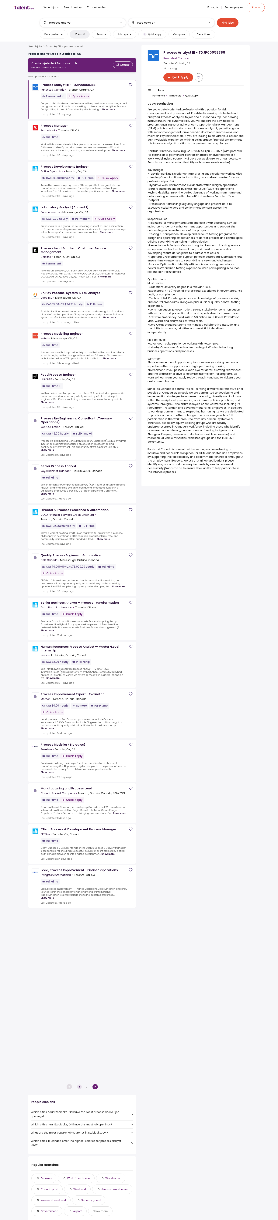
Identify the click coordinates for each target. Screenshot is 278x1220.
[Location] (168, 23)
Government (49, 1211)
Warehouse (112, 1178)
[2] (95, 1086)
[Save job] (131, 84)
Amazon (46, 1178)
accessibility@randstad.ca (165, 468)
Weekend (79, 1189)
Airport (77, 1211)
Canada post (49, 1189)
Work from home (78, 1178)
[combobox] (82, 23)
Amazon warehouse (114, 1189)
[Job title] (79, 23)
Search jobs (35, 46)
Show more (108, 109)
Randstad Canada (159, 389)
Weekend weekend (53, 1200)
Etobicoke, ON (53, 46)
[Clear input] (121, 23)
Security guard (91, 1200)
